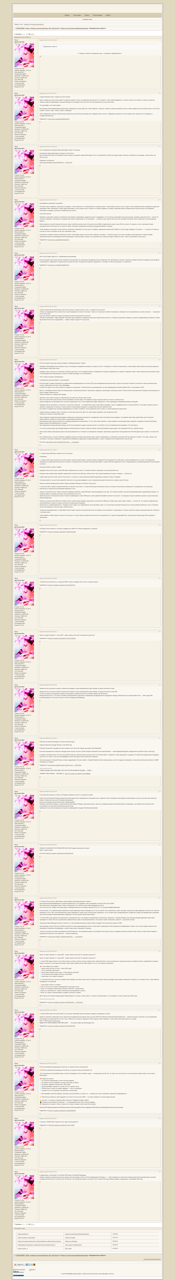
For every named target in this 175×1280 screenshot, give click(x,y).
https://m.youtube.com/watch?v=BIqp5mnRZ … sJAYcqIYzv (65, 1002)
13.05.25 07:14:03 (51, 1063)
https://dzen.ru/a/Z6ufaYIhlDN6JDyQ (59, 119)
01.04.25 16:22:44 (51, 359)
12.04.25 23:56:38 (51, 578)
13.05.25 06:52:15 (51, 951)
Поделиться (43, 40)
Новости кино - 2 (23, 1248)
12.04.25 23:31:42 (51, 525)
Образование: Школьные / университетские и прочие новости (36, 1244)
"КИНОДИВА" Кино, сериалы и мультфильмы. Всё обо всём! (37, 28)
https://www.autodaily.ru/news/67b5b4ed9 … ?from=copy (56, 162)
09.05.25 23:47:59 (51, 791)
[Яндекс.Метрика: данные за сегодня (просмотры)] (19, 1270)
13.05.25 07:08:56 (51, 1010)
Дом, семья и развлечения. (73, 1244)
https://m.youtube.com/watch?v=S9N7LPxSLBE (62, 532)
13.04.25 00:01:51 (51, 631)
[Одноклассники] (32, 1264)
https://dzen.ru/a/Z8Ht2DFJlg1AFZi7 (58, 240)
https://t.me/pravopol (54, 1020)
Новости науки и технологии (26, 1237)
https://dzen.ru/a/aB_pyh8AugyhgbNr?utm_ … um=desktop (65, 936)
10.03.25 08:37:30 (51, 253)
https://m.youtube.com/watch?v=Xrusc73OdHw (62, 638)
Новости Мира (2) (23, 1234)
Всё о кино (68, 1248)
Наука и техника (70, 1237)
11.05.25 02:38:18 (51, 844)
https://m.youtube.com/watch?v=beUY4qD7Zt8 (59, 853)
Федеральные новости (50, 46)
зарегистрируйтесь (38, 24)
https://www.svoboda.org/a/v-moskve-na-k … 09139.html (64, 765)
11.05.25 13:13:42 (51, 898)
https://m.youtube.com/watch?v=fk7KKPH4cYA (61, 1026)
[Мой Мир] (34, 1264)
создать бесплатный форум (152, 1259)
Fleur (16, 40)
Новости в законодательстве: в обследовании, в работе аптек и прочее (39, 1241)
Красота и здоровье (71, 1241)
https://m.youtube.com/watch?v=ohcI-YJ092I (61, 1125)
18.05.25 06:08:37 (51, 1118)
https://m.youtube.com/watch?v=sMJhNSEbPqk (62, 1110)
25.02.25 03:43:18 (51, 146)
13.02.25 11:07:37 (51, 93)
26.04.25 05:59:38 (51, 685)
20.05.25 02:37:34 (51, 1171)
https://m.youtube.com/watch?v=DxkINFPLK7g (61, 585)
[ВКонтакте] (27, 1264)
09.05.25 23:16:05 (51, 738)
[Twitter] (29, 1264)
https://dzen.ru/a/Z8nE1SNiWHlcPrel (58, 265)
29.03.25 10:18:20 (51, 306)
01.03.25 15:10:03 (51, 200)
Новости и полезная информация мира (74, 28)
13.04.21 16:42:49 (51, 40)
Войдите (26, 24)
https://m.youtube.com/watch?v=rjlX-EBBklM (77, 773)
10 (32, 34)
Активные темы (87, 19)
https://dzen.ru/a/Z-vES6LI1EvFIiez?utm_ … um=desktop (62, 442)
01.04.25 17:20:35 (51, 450)
